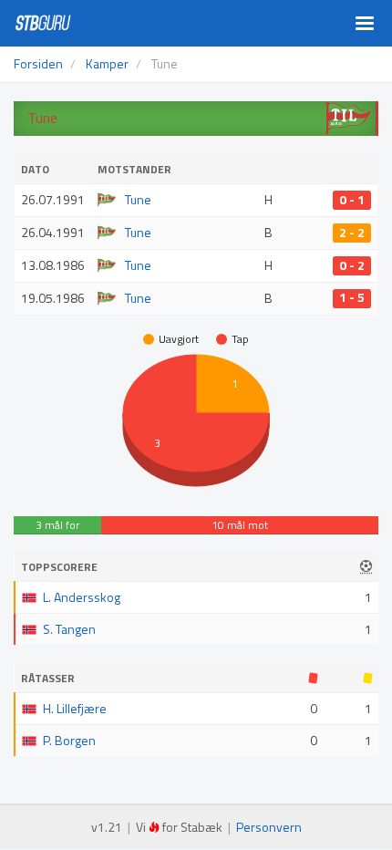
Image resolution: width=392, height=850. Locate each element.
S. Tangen (69, 628)
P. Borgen (69, 740)
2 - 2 (352, 232)
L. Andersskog (81, 596)
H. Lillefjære (75, 708)
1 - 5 (352, 298)
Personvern (269, 826)
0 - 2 (352, 265)
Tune (138, 199)
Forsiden (38, 63)
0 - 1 (352, 200)
